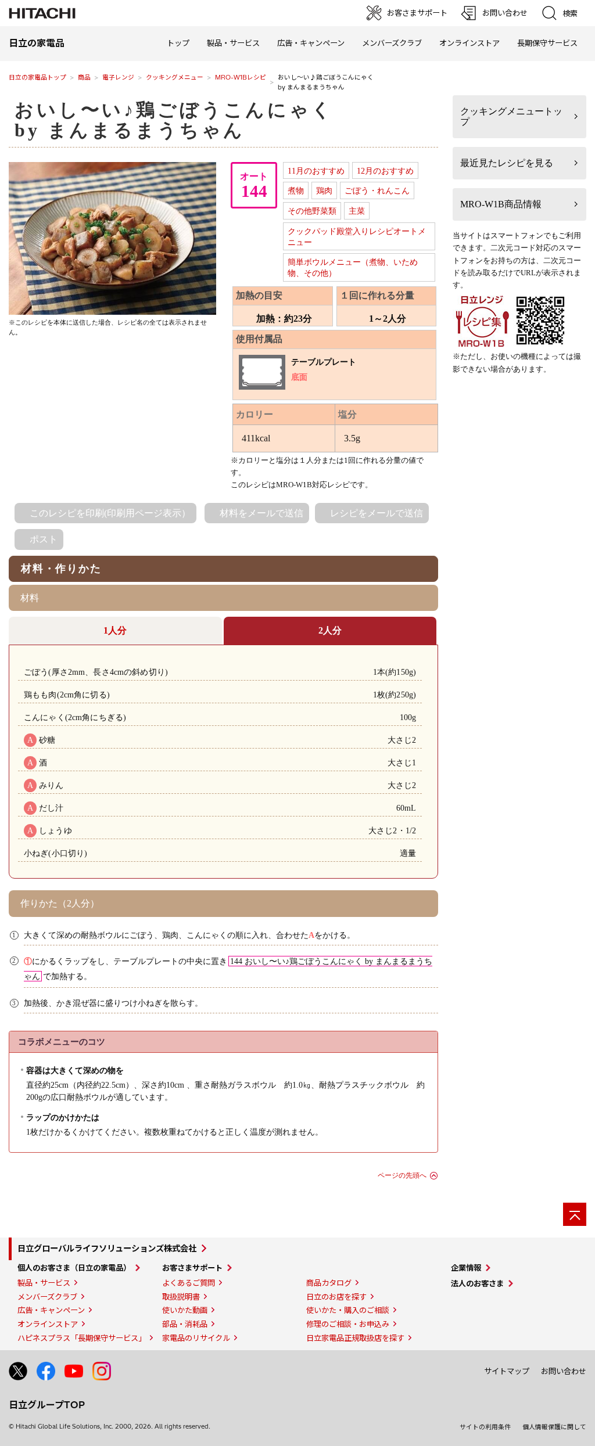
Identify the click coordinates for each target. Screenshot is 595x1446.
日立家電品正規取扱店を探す (355, 1338)
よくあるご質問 (188, 1282)
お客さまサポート (192, 1267)
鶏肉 (324, 190)
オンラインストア (469, 43)
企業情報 (466, 1267)
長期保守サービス (547, 43)
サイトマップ (506, 1371)
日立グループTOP (47, 1405)
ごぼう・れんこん (377, 190)
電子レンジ (118, 77)
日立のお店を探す (336, 1296)
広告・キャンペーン (51, 1310)
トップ (178, 43)
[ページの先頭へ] (574, 1214)
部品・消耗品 (184, 1324)
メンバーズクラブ (392, 43)
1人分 (115, 630)
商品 (84, 77)
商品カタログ (329, 1282)
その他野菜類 (312, 210)
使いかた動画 (184, 1310)
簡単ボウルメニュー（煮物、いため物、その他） (353, 267)
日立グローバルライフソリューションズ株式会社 (106, 1248)
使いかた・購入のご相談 (347, 1310)
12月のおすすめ (385, 170)
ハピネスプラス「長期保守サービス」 (81, 1338)
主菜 (357, 210)
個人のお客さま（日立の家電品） (74, 1267)
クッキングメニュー (174, 77)
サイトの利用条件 (485, 1427)
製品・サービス (43, 1282)
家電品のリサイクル (196, 1338)
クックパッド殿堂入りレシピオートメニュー (357, 236)
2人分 (330, 630)
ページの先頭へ (402, 1175)
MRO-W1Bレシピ (240, 77)
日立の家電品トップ (37, 77)
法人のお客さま (477, 1283)
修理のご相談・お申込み (347, 1324)
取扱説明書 (181, 1296)
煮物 (296, 190)
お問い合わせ (563, 1371)
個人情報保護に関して (554, 1427)
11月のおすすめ (316, 170)
